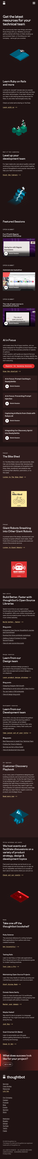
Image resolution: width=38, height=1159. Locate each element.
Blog (4, 1105)
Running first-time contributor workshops (16, 635)
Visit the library (10, 175)
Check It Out (8, 1044)
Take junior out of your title (15, 733)
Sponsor (5, 1110)
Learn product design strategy (15, 677)
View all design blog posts (11, 694)
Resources (6, 1089)
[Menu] (34, 3)
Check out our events (11, 875)
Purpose (5, 1102)
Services (5, 1084)
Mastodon (6, 1119)
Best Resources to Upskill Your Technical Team (18, 741)
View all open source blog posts (13, 643)
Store (4, 1112)
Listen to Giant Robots (12, 547)
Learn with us (8, 107)
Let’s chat (7, 1064)
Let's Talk (6, 1091)
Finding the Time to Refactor (12, 744)
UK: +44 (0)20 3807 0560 (24, 1150)
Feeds (5, 1131)
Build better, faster (11, 622)
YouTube (5, 1126)
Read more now (8, 796)
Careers (5, 1100)
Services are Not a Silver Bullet (13, 747)
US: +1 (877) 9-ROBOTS (9, 1150)
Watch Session (14, 253)
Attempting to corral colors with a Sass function (18, 688)
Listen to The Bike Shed (13, 477)
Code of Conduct (8, 1151)
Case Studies (7, 1086)
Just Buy (6, 1024)
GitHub (5, 1123)
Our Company (7, 1097)
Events (5, 1107)
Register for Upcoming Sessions (19, 366)
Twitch (5, 1128)
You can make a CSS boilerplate (13, 691)
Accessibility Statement (21, 1151)
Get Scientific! (9, 947)
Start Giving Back (10, 984)
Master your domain (10, 1004)
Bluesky (5, 1121)
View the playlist (10, 371)
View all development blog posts (13, 750)
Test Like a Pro (9, 967)
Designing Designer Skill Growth (13, 686)
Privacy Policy (7, 1153)
